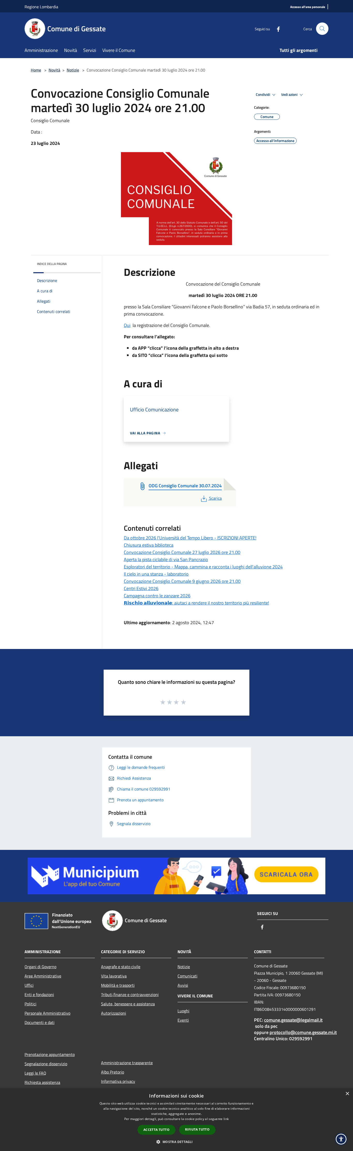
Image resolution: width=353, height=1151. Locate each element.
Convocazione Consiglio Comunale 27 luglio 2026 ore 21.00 (182, 552)
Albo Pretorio (112, 1072)
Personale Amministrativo (47, 1013)
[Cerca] (322, 28)
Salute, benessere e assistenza (128, 1004)
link (226, 1119)
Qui (127, 325)
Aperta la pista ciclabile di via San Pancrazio (166, 559)
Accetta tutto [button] (156, 1129)
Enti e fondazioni (39, 994)
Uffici (29, 985)
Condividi (263, 94)
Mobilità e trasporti (118, 985)
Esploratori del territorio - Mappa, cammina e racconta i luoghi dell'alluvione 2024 (203, 566)
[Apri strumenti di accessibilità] (341, 1139)
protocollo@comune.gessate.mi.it (303, 1032)
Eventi (183, 1020)
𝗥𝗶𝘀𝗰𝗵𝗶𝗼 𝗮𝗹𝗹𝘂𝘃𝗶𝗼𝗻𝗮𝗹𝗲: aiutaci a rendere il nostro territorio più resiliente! (196, 602)
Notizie (73, 70)
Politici (30, 1004)
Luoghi (183, 1011)
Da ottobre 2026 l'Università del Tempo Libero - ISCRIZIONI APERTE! (190, 537)
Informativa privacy (118, 1081)
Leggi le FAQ (35, 1073)
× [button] (347, 1094)
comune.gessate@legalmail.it (293, 1019)
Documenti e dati (40, 1022)
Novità (54, 70)
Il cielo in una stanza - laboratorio (156, 573)
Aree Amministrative (43, 976)
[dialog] (176, 1119)
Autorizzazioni (113, 1013)
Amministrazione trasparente (127, 1063)
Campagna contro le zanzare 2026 (157, 595)
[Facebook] (276, 28)
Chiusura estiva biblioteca (148, 545)
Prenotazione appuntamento (50, 1054)
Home (36, 70)
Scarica (215, 498)
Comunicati (187, 976)
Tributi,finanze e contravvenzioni (130, 994)
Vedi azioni (289, 94)
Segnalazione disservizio (46, 1064)
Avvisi (183, 985)
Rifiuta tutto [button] (197, 1129)
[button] (176, 1142)
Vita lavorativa (114, 976)
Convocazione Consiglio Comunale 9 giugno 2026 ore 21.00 (182, 581)
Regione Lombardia (41, 7)
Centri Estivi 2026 (141, 588)
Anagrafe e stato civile (120, 967)
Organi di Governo (40, 967)
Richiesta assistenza (42, 1082)
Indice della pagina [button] (52, 263)
